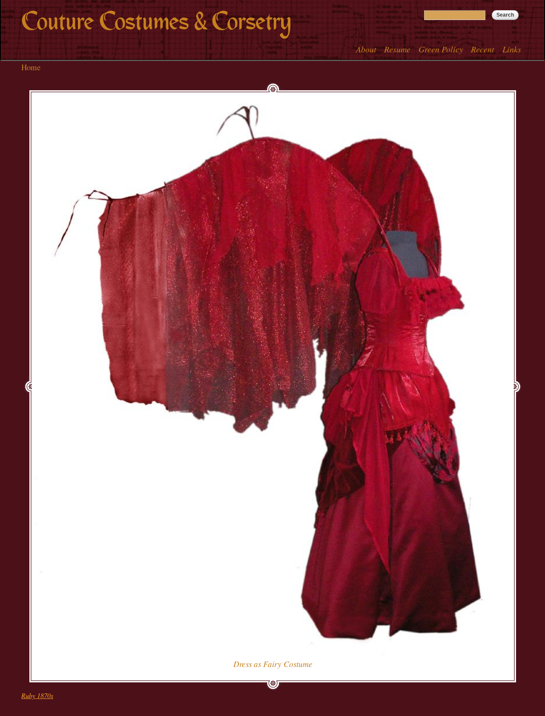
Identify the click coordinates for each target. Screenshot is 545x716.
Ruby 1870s (37, 695)
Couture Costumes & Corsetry (156, 21)
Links (511, 48)
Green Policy (441, 48)
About (366, 48)
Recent (482, 48)
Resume (397, 48)
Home (30, 67)
